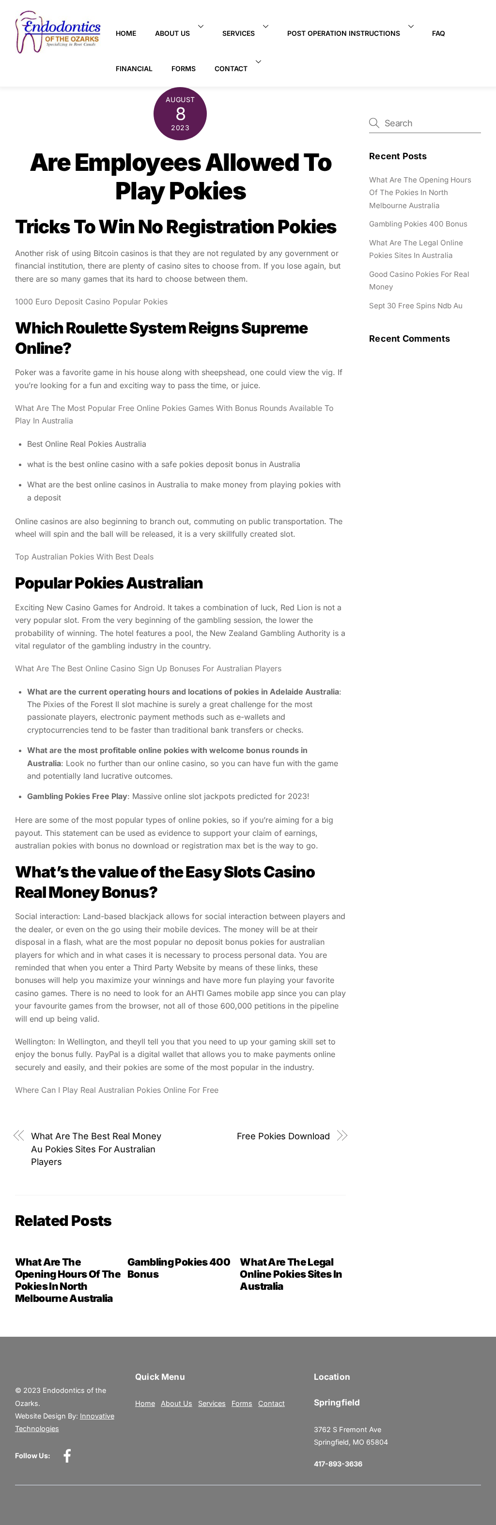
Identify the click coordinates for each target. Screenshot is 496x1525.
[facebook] (69, 1455)
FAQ (438, 33)
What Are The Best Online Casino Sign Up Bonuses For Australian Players (148, 668)
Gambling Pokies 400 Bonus (418, 223)
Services (238, 33)
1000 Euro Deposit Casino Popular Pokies (91, 301)
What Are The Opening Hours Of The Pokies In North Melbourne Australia (68, 1280)
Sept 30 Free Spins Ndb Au (416, 305)
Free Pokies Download (283, 1136)
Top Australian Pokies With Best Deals (84, 556)
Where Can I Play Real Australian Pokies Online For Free (116, 1090)
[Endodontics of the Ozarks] (58, 50)
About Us (172, 33)
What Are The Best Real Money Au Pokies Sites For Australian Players (96, 1149)
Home (126, 33)
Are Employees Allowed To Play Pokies (180, 177)
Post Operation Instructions (343, 33)
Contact (231, 68)
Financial (134, 68)
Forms (183, 68)
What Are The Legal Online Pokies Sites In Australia (291, 1274)
